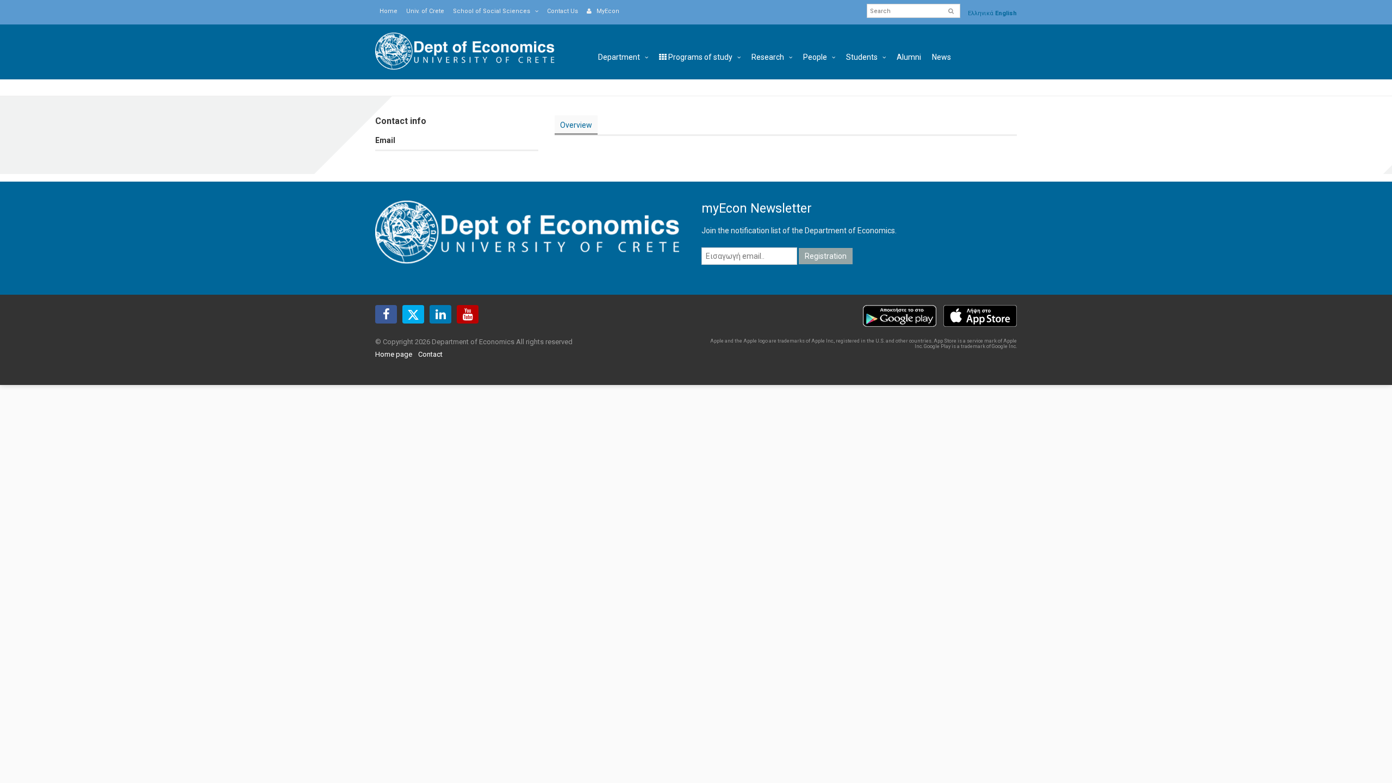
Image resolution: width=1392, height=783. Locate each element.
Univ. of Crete (425, 11)
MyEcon (605, 11)
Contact (430, 354)
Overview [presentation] (576, 125)
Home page (393, 354)
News (941, 57)
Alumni (909, 57)
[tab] (576, 125)
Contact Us (562, 11)
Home (388, 11)
